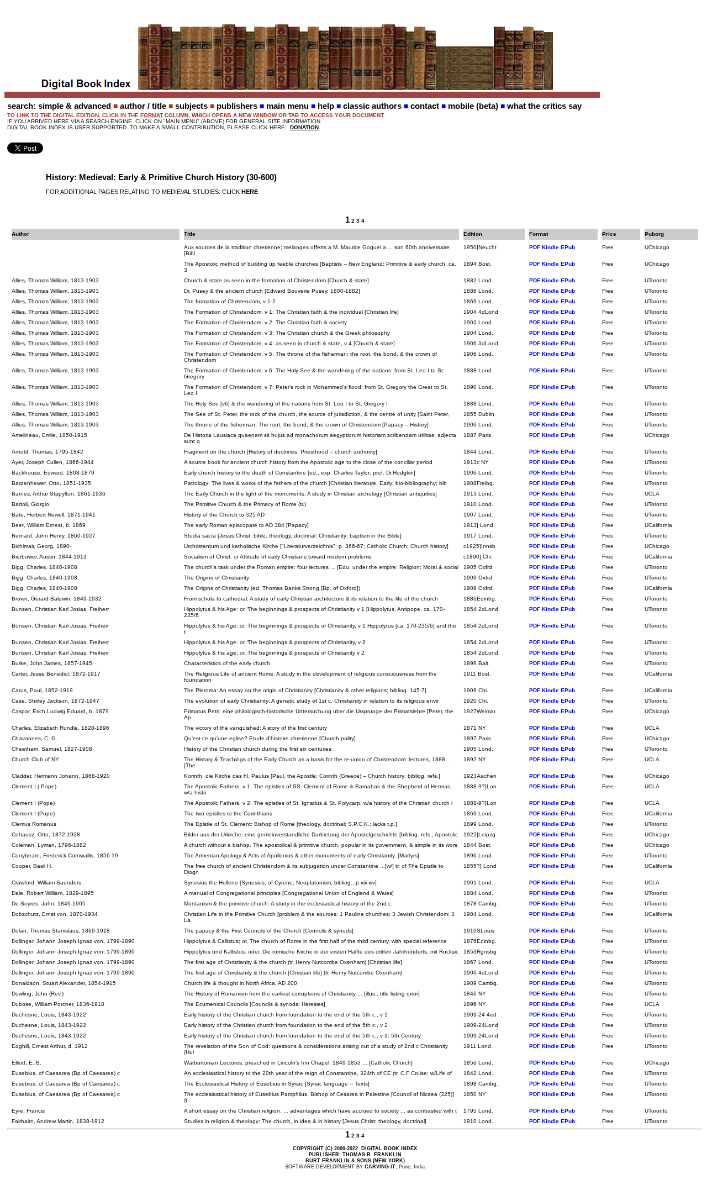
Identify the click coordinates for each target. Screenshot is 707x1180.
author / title (143, 105)
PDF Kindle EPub (552, 247)
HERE (249, 191)
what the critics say (544, 105)
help (326, 105)
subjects (191, 105)
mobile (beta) (473, 105)
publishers (237, 105)
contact (424, 105)
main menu (287, 105)
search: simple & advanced (59, 105)
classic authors (372, 105)
